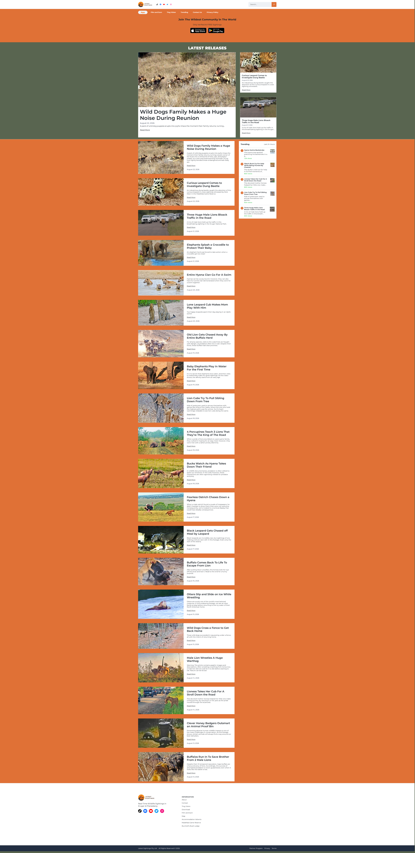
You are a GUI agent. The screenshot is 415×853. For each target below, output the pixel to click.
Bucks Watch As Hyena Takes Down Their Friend (206, 465)
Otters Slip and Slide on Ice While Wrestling (209, 596)
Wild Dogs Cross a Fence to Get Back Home (208, 629)
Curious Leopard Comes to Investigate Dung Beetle (254, 76)
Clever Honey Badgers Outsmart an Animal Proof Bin (208, 725)
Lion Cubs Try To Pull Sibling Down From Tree (205, 400)
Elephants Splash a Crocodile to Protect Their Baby (208, 246)
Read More (145, 130)
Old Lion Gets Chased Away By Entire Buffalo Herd (207, 336)
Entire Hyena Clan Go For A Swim (209, 274)
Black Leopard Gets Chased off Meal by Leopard (207, 532)
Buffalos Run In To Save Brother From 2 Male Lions (208, 758)
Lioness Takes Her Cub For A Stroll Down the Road (205, 693)
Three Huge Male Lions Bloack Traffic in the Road (256, 121)
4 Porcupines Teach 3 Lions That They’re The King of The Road (208, 433)
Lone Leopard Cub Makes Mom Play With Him (207, 306)
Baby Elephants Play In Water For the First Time (207, 368)
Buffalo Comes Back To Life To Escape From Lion (207, 564)
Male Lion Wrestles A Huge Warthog (205, 659)
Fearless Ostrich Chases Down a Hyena (208, 499)
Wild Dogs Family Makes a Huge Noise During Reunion (183, 115)
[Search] (274, 4)
